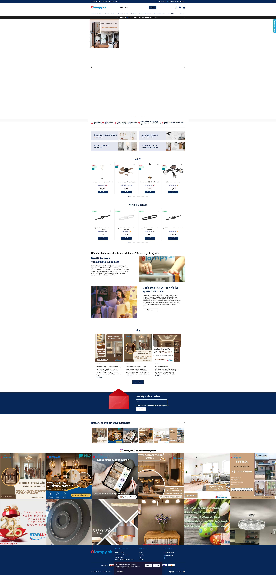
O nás (140, 552)
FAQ (140, 557)
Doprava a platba (119, 552)
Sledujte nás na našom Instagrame (140, 450)
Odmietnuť (148, 565)
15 (147, 196)
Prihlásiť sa (141, 409)
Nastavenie (120, 571)
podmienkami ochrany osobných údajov (158, 405)
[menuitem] (97, 14)
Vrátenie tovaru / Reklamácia (122, 555)
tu (129, 568)
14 (146, 196)
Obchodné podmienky (96, 1)
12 (143, 196)
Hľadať (152, 7)
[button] (91, 67)
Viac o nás (150, 310)
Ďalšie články (138, 382)
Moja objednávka (180, 1)
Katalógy (141, 555)
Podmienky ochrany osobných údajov (124, 559)
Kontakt (116, 1)
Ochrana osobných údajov (108, 1)
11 (142, 196)
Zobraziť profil (181, 423)
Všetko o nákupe (119, 557)
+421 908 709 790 (162, 1)
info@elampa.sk (172, 1)
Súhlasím (157, 565)
